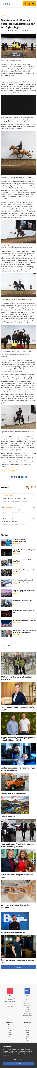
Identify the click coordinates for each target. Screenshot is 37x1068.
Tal (27, 1040)
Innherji (27, 1024)
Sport (9, 1028)
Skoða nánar (6, 1055)
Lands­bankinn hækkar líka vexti (22, 600)
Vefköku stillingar (18, 1059)
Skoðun (9, 1032)
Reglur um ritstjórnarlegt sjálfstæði (9, 999)
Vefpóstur (27, 1011)
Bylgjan (27, 1034)
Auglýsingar (27, 999)
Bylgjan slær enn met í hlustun (13, 933)
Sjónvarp (10, 1034)
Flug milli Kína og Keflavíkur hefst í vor (24, 620)
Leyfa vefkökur (19, 1063)
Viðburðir (27, 1030)
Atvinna (27, 1028)
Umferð (27, 1009)
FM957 (27, 1036)
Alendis (17, 93)
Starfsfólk (27, 1007)
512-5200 (28, 998)
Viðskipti (10, 1026)
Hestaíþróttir (12, 470)
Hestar (3, 470)
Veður (27, 1032)
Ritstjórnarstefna (27, 1003)
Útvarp (9, 1036)
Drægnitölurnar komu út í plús (13, 793)
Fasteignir (27, 1026)
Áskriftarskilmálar (27, 1005)
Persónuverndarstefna (10, 1001)
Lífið (10, 1030)
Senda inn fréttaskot (27, 1015)
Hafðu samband (27, 1001)
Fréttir (9, 1024)
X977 (27, 1038)
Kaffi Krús (27, 453)
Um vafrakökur (27, 1013)
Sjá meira (18, 967)
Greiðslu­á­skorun (8, 816)
